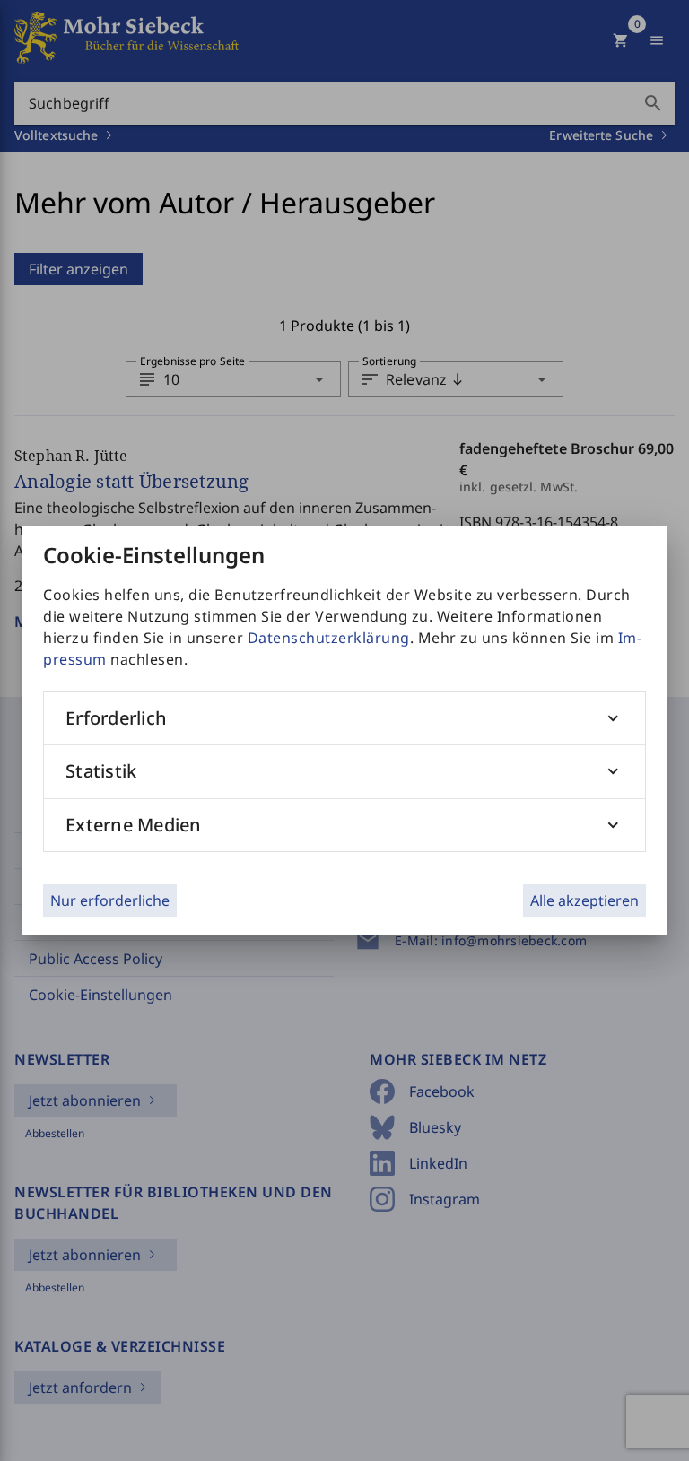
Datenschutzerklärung (329, 638)
